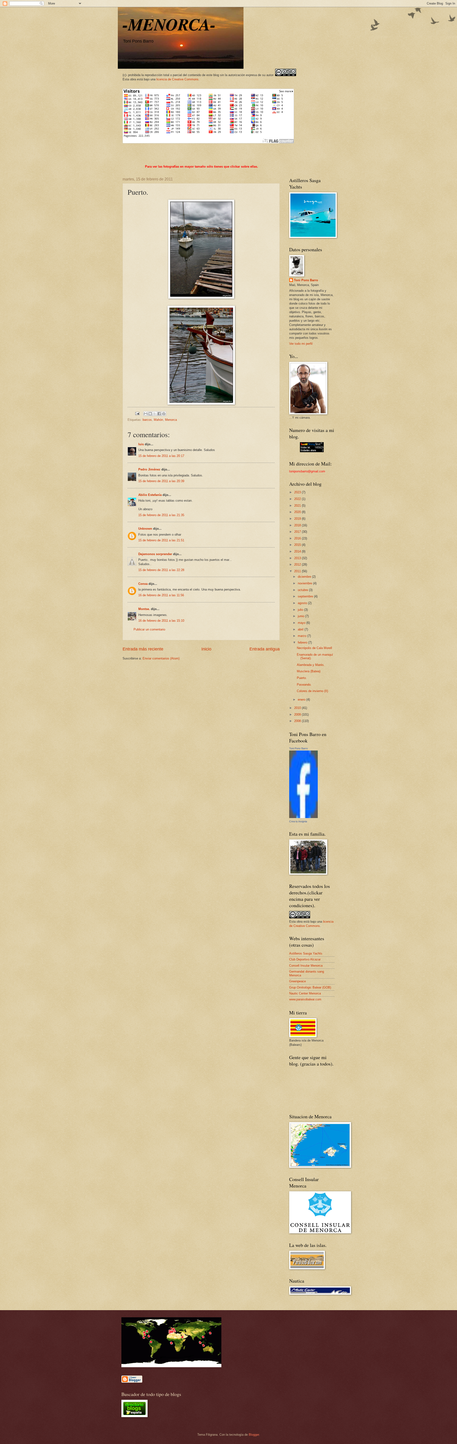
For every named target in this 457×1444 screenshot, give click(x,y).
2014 (298, 551)
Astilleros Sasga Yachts (305, 953)
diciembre (305, 576)
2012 (298, 564)
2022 (298, 499)
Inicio (206, 649)
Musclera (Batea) (308, 671)
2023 (298, 492)
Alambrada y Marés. (311, 665)
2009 (298, 714)
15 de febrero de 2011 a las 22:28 (161, 570)
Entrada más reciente (143, 649)
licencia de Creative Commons (177, 79)
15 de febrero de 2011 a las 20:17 (161, 456)
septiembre (306, 596)
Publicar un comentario (149, 629)
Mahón (158, 420)
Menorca (171, 420)
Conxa (143, 584)
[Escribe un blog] (150, 413)
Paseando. (304, 684)
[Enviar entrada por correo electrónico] (137, 413)
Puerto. (302, 678)
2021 (298, 505)
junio (301, 616)
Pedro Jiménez (149, 469)
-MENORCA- (169, 24)
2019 (298, 518)
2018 (298, 525)
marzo (302, 636)
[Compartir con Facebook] (159, 413)
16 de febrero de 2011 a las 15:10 (161, 620)
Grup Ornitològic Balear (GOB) (310, 987)
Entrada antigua (264, 649)
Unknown (145, 528)
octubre (303, 590)
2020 (298, 512)
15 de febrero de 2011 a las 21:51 (161, 540)
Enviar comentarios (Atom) (161, 658)
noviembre (305, 583)
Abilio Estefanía (150, 495)
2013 (298, 558)
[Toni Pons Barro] (303, 817)
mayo (302, 623)
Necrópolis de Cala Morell (314, 648)
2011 (298, 571)
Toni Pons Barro (306, 280)
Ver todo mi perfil (301, 343)
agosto (303, 603)
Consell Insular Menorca (306, 965)
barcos (147, 420)
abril (301, 629)
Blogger (254, 1434)
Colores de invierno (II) (312, 691)
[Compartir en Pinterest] (163, 413)
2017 (298, 531)
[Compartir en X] (154, 413)
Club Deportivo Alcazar (305, 959)
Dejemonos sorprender (155, 554)
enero (302, 699)
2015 (298, 545)
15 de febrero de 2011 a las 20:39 (161, 481)
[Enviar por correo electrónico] (145, 413)
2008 (298, 721)
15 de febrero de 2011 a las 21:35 (161, 515)
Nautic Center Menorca (305, 993)
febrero (303, 642)
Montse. (144, 609)
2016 (298, 538)
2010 (298, 708)
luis (141, 444)
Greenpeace (297, 981)
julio (301, 609)
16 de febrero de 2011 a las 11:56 (161, 595)
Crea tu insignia (298, 821)
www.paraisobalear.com (305, 999)
